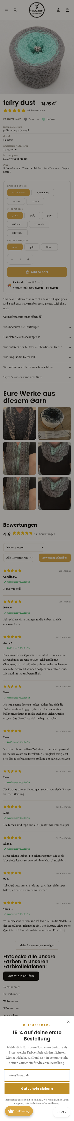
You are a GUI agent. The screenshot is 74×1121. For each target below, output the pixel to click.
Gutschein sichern (37, 1088)
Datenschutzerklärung (47, 1103)
